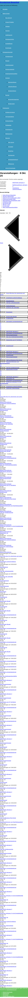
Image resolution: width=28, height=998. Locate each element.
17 (0, 341)
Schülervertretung (10, 112)
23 (0, 358)
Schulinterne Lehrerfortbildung (17, 188)
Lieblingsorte (8, 35)
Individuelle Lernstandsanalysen (14, 321)
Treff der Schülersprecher (12, 367)
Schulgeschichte (9, 39)
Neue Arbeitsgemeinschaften (10, 207)
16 (0, 338)
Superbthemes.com (11, 989)
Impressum (5, 995)
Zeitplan (7, 26)
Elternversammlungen (11, 335)
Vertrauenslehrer (9, 116)
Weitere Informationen (5, 402)
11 (0, 324)
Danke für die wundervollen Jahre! (11, 197)
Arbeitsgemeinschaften (11, 73)
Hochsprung (11, 155)
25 (0, 366)
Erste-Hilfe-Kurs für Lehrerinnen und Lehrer (11, 396)
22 (0, 350)
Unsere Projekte (9, 22)
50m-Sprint (11, 142)
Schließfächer (8, 43)
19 (0, 344)
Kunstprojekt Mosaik (11, 316)
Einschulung (9, 312)
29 (0, 375)
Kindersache (6, 108)
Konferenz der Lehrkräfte (12, 307)
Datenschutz (6, 993)
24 (0, 364)
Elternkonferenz (12, 82)
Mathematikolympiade (12, 369)
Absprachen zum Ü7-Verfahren (14, 340)
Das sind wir (8, 18)
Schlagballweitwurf (13, 159)
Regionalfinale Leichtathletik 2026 (11, 200)
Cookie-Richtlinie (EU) (8, 996)
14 (0, 328)
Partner (7, 95)
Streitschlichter (9, 121)
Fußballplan (8, 125)
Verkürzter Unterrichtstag (12, 388)
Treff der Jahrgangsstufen (13, 302)
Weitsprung (11, 164)
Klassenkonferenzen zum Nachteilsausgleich (9, 362)
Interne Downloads (7, 992)
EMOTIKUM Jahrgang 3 (19, 182)
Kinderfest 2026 (7, 202)
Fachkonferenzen (10, 305)
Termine (7, 30)
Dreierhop (10, 151)
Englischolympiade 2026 (9, 199)
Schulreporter (9, 129)
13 (0, 327)
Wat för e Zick (6, 204)
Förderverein (11, 103)
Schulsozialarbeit (9, 69)
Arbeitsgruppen (9, 65)
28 (0, 373)
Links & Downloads (10, 168)
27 (0, 372)
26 (0, 371)
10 (0, 323)
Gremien (7, 78)
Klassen (7, 60)
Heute (1, 243)
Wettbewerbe (8, 133)
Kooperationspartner (13, 99)
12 (0, 325)
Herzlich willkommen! (8, 196)
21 (0, 348)
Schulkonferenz (12, 91)
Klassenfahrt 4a (10, 378)
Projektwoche (9, 318)
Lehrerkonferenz (12, 86)
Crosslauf (10, 146)
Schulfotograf (9, 345)
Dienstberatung (10, 301)
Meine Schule (6, 13)
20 (0, 347)
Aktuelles (5, 9)
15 (0, 330)
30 (0, 385)
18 (0, 342)
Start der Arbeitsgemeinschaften (14, 336)
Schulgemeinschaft (7, 52)
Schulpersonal (9, 56)
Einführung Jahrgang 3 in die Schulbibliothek (11, 526)
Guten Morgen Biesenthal (9, 195)
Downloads (8, 48)
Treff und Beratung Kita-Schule (14, 360)
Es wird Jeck (6, 206)
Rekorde (7, 138)
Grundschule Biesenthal (9, 2)
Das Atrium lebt (7, 203)
